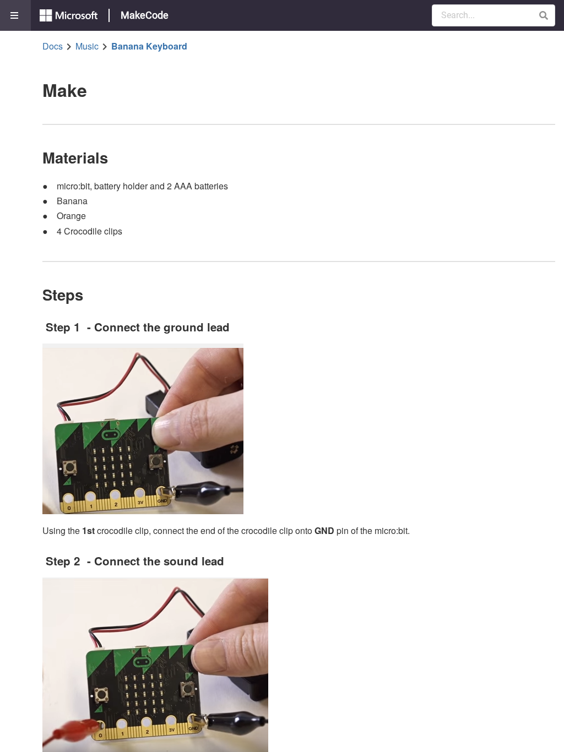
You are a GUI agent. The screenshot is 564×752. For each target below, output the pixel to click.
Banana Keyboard (149, 46)
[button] (543, 15)
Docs (52, 46)
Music (87, 46)
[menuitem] (15, 15)
